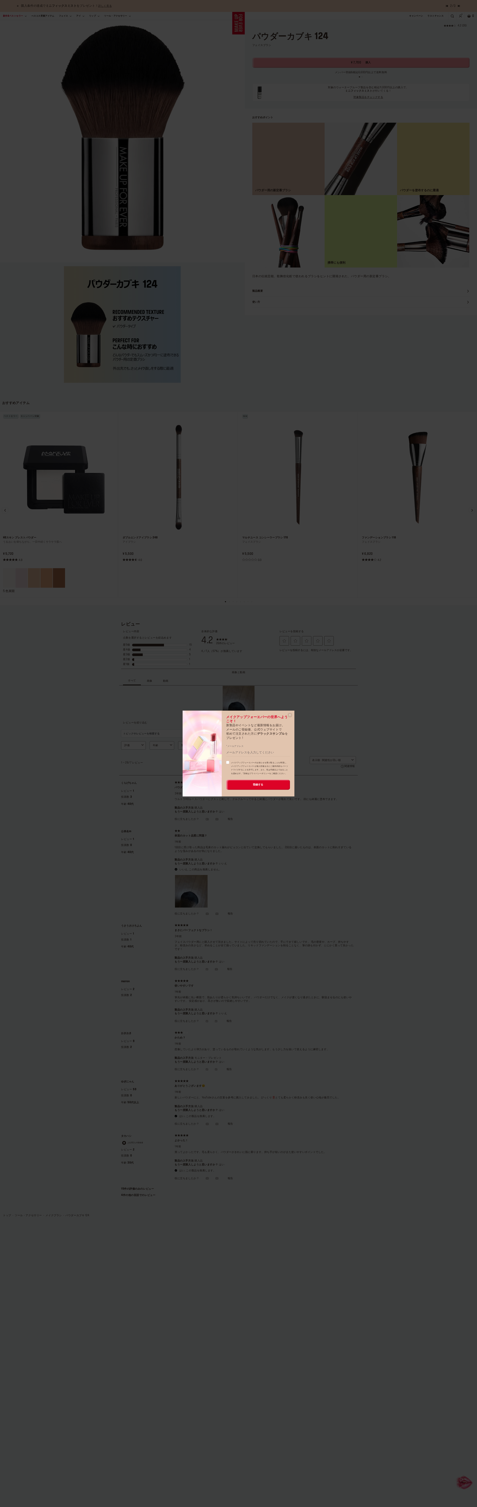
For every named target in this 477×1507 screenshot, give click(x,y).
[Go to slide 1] (359, 76)
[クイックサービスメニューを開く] (464, 1482)
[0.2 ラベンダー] (21, 578)
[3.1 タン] (59, 578)
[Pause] (18, 6)
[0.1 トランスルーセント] (9, 578)
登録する (258, 784)
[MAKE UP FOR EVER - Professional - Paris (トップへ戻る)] (238, 23)
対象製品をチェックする (368, 97)
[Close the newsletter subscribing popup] (290, 715)
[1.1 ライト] (34, 578)
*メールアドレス (235, 746)
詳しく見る (105, 6)
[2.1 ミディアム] (46, 578)
